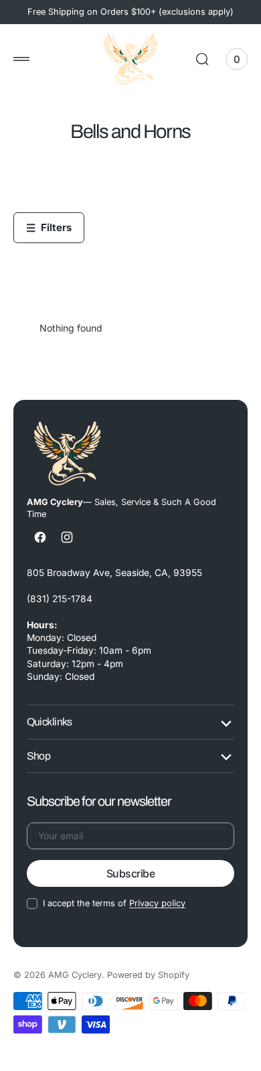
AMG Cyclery (75, 975)
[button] (21, 59)
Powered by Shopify (148, 975)
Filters (49, 227)
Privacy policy (157, 903)
